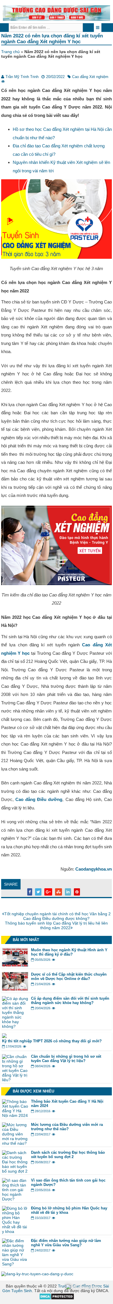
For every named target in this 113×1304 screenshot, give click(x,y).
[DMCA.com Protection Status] (56, 1298)
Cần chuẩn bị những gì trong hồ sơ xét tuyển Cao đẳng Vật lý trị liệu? (66, 1058)
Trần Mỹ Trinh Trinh (22, 77)
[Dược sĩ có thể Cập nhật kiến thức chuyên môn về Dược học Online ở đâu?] (15, 989)
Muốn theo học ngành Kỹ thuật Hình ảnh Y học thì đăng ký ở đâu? (69, 952)
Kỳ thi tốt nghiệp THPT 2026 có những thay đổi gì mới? (52, 1041)
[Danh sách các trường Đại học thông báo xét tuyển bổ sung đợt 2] (15, 1171)
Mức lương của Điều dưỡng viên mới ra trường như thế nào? (67, 1126)
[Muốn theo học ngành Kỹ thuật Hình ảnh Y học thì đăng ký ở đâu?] (15, 965)
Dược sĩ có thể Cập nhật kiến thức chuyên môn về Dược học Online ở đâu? (69, 976)
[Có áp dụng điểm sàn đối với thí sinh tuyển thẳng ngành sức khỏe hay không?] (15, 1026)
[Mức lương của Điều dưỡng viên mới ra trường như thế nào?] (15, 1143)
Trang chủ (10, 51)
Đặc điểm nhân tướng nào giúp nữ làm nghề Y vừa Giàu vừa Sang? (66, 1242)
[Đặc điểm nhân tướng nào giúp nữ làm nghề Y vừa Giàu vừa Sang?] (15, 1264)
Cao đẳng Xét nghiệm (90, 77)
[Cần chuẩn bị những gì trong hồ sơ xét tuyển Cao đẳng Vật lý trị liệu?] (15, 1079)
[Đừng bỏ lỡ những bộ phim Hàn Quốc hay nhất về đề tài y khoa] (15, 1231)
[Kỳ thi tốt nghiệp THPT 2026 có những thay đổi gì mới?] (4, 1036)
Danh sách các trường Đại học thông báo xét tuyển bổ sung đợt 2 (68, 1154)
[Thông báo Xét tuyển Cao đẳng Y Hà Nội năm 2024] (15, 1115)
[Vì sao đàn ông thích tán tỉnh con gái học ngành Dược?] (15, 1199)
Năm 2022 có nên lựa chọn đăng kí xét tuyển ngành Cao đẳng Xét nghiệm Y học (52, 38)
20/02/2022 (55, 77)
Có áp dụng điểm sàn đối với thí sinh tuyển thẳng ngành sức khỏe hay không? (70, 1000)
